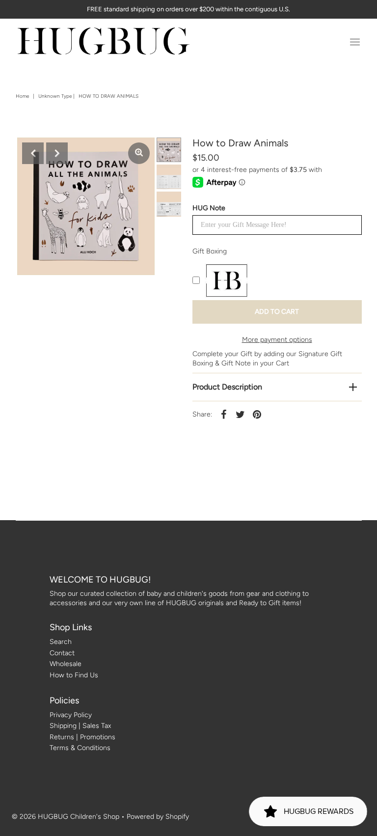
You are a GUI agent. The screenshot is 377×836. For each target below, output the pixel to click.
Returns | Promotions (82, 737)
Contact (62, 653)
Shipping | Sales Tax (80, 726)
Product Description (227, 386)
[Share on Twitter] (240, 414)
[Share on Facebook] (223, 414)
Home (22, 96)
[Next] (57, 153)
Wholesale (65, 664)
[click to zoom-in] (139, 153)
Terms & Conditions (80, 748)
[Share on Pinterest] (257, 414)
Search (61, 642)
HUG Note (208, 208)
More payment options (277, 339)
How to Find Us (74, 675)
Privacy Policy (71, 715)
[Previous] (33, 153)
